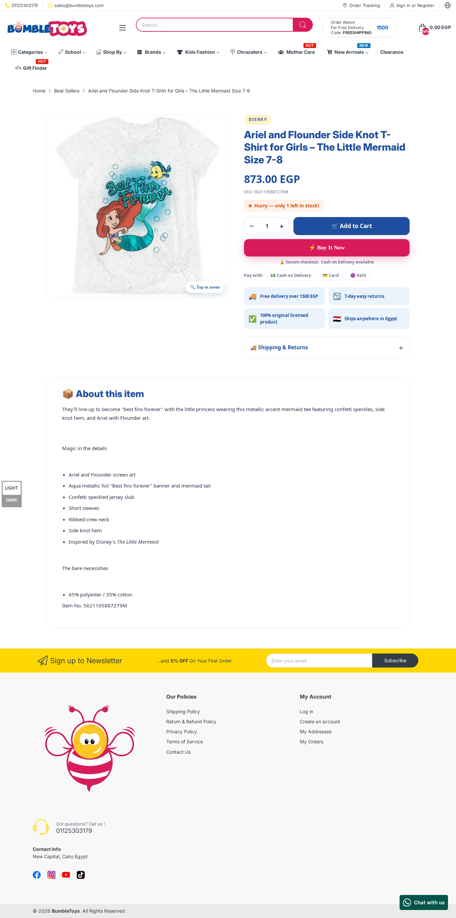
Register (425, 5)
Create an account (320, 721)
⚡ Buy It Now (327, 247)
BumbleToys (66, 911)
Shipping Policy (183, 711)
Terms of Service (184, 741)
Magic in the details (84, 448)
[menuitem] (29, 52)
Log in (306, 711)
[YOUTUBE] (66, 875)
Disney (258, 119)
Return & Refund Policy (191, 721)
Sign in (404, 5)
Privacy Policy (181, 731)
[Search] (303, 25)
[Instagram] (81, 875)
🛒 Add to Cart (351, 226)
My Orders (311, 741)
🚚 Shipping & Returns (279, 347)
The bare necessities (85, 568)
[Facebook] (37, 875)
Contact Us (178, 752)
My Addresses (315, 731)
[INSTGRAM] (51, 875)
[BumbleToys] (46, 27)
